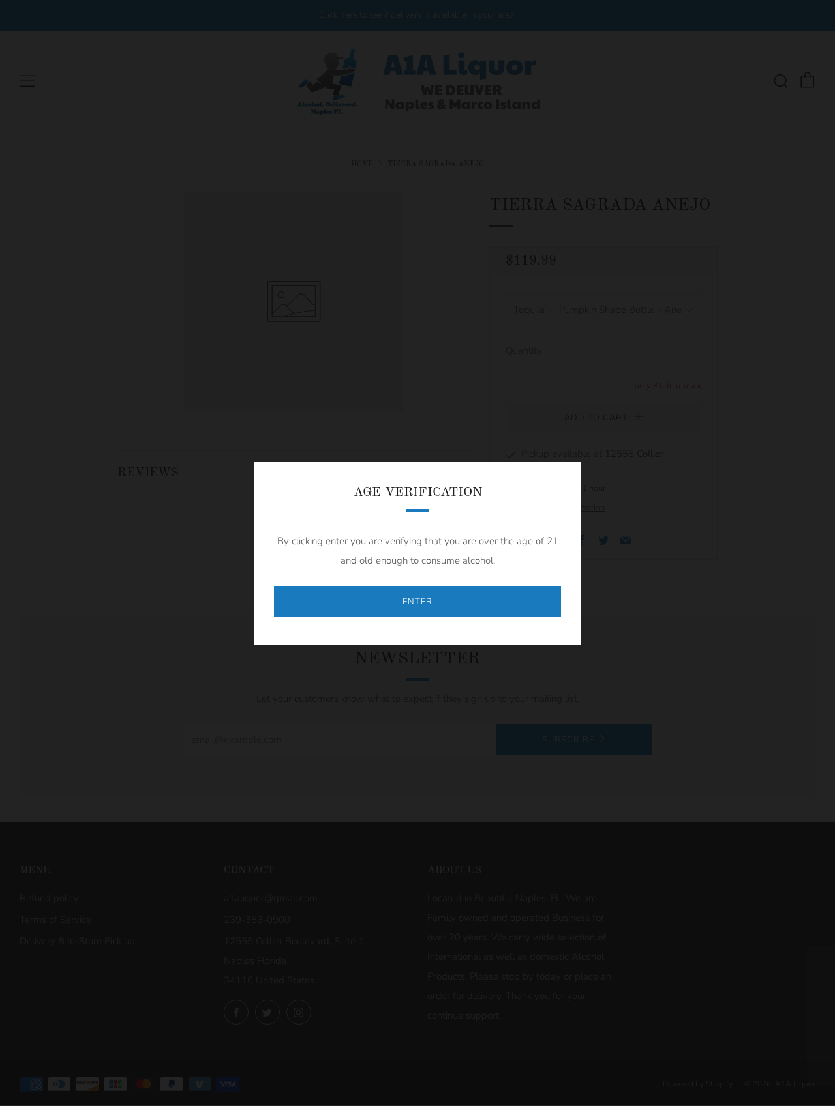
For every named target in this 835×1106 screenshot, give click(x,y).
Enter (417, 601)
